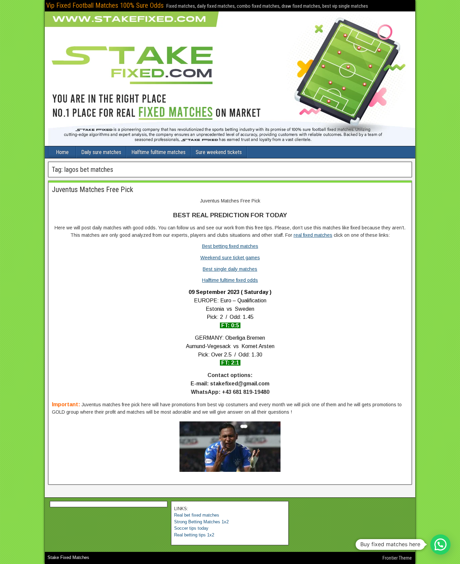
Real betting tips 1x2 (194, 534)
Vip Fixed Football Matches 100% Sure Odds (105, 5)
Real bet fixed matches (196, 515)
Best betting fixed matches (230, 246)
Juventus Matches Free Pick (92, 189)
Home (62, 152)
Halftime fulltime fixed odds (230, 280)
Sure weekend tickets (219, 152)
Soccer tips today (191, 528)
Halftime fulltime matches (158, 152)
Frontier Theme (397, 558)
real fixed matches (313, 235)
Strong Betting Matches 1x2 (201, 521)
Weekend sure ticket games (230, 257)
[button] (440, 544)
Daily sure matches (101, 152)
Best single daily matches (230, 269)
